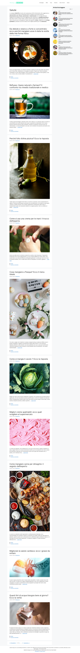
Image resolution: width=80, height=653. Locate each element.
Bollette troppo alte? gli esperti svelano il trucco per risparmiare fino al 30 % (66, 13)
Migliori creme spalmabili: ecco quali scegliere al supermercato (26, 413)
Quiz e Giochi (62, 2)
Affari (47, 2)
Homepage (41, 2)
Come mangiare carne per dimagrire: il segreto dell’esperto (26, 465)
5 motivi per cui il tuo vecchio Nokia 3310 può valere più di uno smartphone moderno (65, 24)
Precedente (13, 643)
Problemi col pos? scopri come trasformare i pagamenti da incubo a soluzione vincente (65, 47)
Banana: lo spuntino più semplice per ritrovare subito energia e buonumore (65, 42)
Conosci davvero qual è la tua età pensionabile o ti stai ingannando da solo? (65, 36)
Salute (68, 2)
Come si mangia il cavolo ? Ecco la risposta (29, 359)
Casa (51, 2)
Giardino (55, 2)
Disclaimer (37, 651)
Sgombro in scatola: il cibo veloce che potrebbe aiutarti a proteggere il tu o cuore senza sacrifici (65, 53)
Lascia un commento (14, 77)
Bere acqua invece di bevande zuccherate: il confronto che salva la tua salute (65, 30)
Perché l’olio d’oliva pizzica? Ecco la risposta (29, 138)
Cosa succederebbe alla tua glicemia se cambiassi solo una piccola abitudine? (66, 19)
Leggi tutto (36, 73)
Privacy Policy (42, 651)
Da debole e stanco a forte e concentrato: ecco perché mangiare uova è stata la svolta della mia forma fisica (29, 31)
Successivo (27, 643)
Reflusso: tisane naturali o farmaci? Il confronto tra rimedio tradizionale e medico (29, 86)
